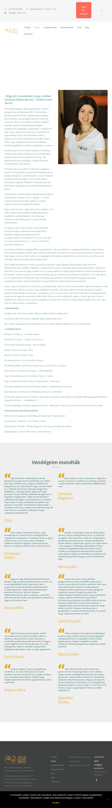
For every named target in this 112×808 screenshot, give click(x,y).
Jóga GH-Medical (84, 10)
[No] (108, 799)
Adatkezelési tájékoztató (80, 757)
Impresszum (74, 761)
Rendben (56, 802)
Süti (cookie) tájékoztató (80, 765)
